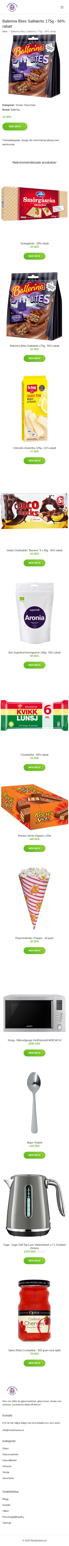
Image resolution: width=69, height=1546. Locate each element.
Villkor (5, 1511)
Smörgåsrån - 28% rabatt (34, 243)
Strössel (6, 1466)
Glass (5, 1448)
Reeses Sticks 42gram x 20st (34, 835)
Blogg (5, 1499)
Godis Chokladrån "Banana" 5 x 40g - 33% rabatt (34, 550)
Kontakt (6, 1505)
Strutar (19, 105)
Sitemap (6, 1522)
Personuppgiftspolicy (13, 1516)
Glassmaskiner (10, 1454)
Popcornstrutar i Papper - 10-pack (34, 938)
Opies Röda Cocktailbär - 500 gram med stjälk (34, 1350)
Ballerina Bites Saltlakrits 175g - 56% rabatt (34, 345)
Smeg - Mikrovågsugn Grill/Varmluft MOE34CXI (34, 1040)
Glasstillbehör (9, 1460)
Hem (5, 31)
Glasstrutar (30, 105)
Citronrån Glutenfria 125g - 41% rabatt (34, 448)
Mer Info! (15, 126)
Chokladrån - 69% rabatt (34, 754)
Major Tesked (34, 1142)
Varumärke (8, 1478)
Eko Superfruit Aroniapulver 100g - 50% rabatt (34, 652)
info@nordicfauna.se (13, 1430)
